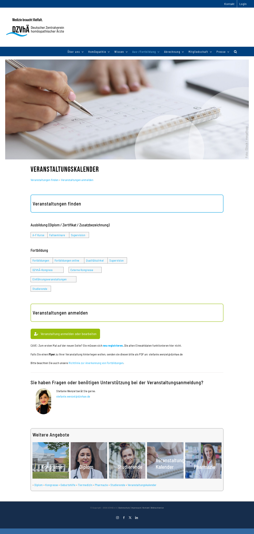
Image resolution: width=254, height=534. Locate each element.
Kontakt (146, 507)
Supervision (78, 235)
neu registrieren (113, 345)
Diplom (38, 485)
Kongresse (51, 485)
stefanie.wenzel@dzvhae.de (73, 396)
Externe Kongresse (81, 270)
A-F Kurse (38, 235)
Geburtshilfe (67, 485)
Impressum (136, 507)
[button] (235, 51)
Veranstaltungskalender (142, 485)
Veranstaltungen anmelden (77, 180)
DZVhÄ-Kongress (42, 270)
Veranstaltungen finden (45, 180)
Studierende (39, 288)
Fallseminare (57, 235)
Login (243, 4)
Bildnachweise (157, 507)
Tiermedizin (85, 485)
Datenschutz (124, 507)
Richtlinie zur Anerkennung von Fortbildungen (96, 363)
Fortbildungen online (67, 260)
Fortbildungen (40, 260)
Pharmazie (101, 485)
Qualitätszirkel (95, 260)
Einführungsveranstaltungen (49, 279)
